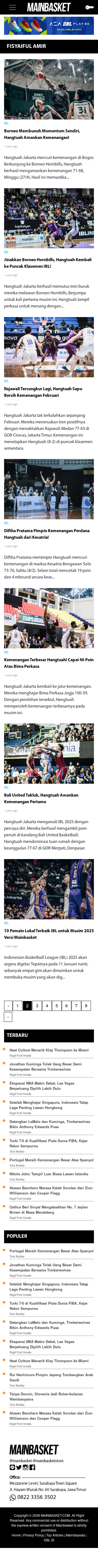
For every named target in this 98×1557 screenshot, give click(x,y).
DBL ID (49, 1540)
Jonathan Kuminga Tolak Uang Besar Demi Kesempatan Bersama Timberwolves (46, 1066)
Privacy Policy (33, 1535)
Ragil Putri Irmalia (20, 1055)
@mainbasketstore (48, 1460)
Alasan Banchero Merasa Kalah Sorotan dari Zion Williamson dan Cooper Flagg (51, 1190)
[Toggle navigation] (12, 7)
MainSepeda (75, 1535)
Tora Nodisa (17, 1151)
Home (16, 1535)
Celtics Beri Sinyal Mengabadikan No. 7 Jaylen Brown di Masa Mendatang (49, 1209)
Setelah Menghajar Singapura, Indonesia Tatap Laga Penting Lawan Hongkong (49, 1105)
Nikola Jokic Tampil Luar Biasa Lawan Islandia (49, 1173)
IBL (6, 124)
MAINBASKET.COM (55, 1515)
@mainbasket (21, 1460)
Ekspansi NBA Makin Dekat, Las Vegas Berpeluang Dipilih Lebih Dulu (42, 1085)
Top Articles (54, 1535)
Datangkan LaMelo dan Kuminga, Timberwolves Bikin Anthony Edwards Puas (50, 1124)
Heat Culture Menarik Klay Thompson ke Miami (49, 1050)
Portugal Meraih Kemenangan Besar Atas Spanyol (52, 1159)
